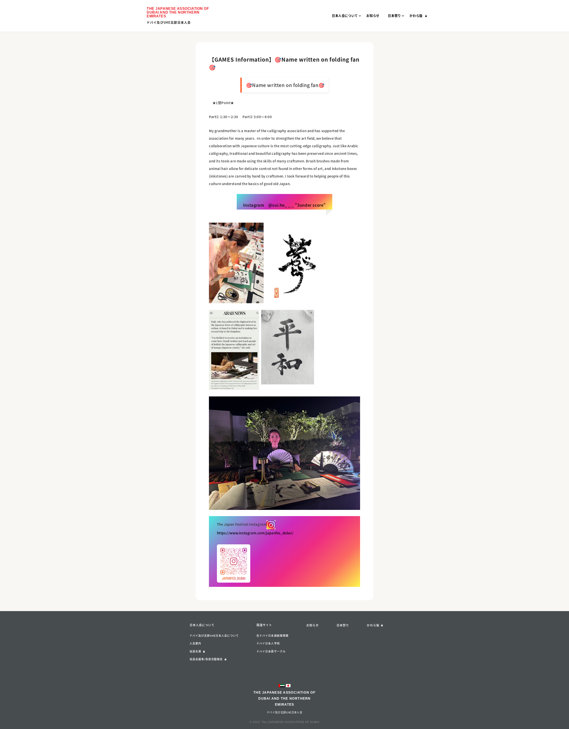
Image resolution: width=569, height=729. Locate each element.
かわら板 (373, 625)
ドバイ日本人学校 (268, 643)
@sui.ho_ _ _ (281, 205)
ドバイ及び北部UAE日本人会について (214, 636)
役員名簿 (195, 651)
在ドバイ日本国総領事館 (272, 636)
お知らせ (312, 625)
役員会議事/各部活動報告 (206, 659)
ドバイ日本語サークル (271, 651)
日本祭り (343, 625)
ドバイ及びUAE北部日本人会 (169, 22)
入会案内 (195, 643)
